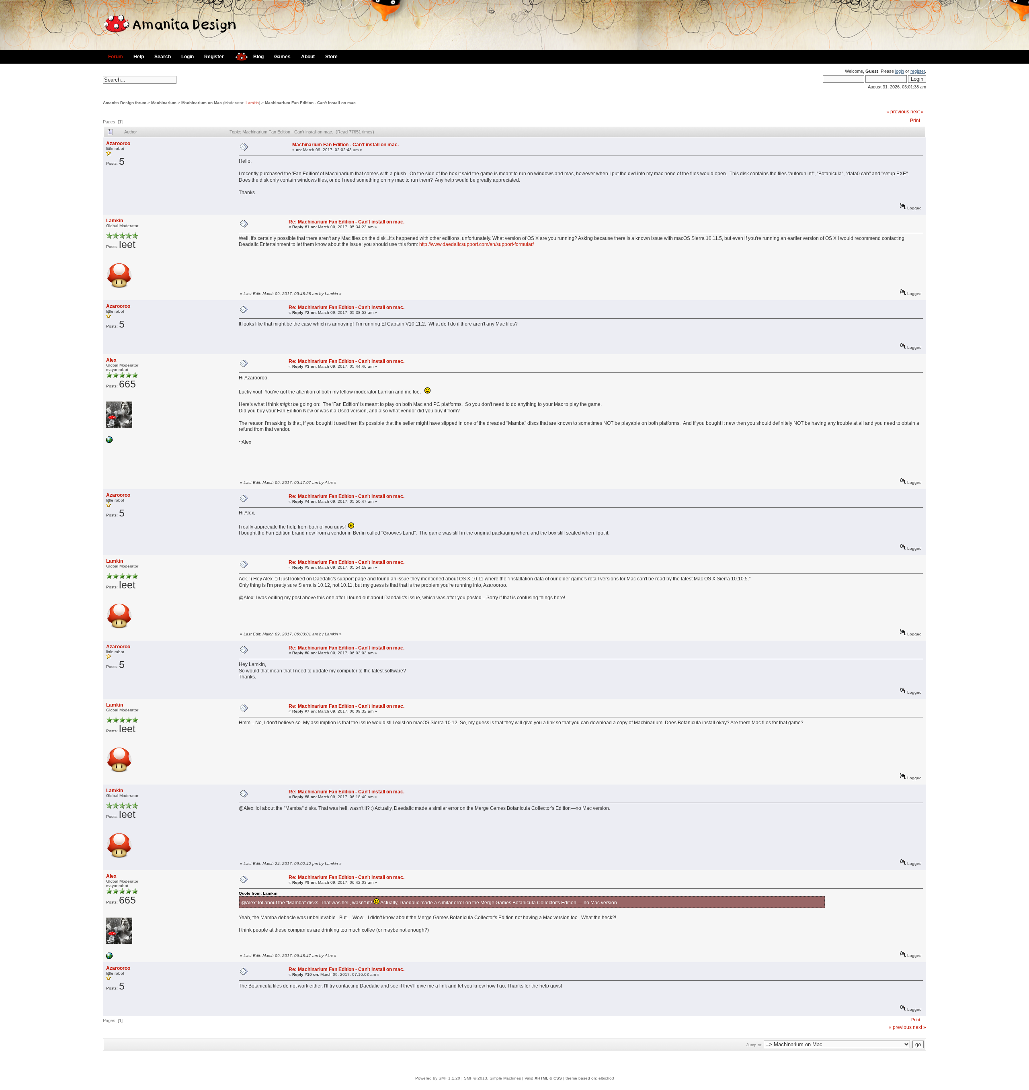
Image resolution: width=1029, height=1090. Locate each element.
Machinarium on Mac (201, 102)
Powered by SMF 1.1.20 (437, 1078)
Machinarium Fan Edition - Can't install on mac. (311, 102)
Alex (111, 360)
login (899, 71)
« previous (897, 112)
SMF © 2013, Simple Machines (492, 1078)
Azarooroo (118, 143)
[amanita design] (238, 55)
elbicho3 (606, 1078)
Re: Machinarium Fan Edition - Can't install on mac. (346, 222)
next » (917, 112)
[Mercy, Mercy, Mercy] (109, 441)
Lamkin (252, 102)
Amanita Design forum (124, 102)
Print (915, 120)
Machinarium (163, 102)
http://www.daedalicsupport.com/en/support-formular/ (476, 244)
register (917, 71)
